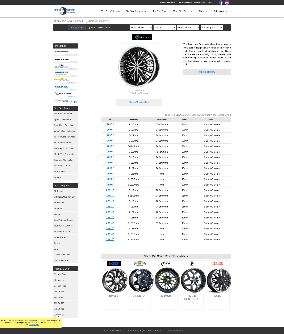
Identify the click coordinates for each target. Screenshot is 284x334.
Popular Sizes (61, 269)
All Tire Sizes (60, 171)
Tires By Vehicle (77, 27)
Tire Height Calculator (64, 148)
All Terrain (58, 191)
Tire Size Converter (63, 113)
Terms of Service (175, 330)
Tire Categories (62, 185)
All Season (59, 202)
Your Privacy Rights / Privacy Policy (144, 330)
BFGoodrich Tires (71, 54)
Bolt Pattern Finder (63, 142)
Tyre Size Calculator (63, 160)
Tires (201, 11)
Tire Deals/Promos (185, 2)
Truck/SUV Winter (62, 231)
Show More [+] (70, 101)
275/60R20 (59, 315)
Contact (209, 2)
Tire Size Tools (62, 108)
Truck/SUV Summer (63, 226)
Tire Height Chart (62, 165)
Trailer (57, 243)
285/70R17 (59, 303)
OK (58, 317)
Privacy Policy (34, 325)
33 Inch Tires (60, 274)
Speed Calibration (62, 119)
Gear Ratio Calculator (64, 125)
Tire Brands (60, 46)
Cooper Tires (72, 68)
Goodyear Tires (72, 82)
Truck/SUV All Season (64, 220)
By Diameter (104, 27)
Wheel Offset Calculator (65, 131)
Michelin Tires (72, 96)
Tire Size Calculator (110, 11)
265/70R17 (59, 297)
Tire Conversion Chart (64, 137)
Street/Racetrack (62, 237)
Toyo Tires (73, 75)
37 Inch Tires (60, 286)
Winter (57, 214)
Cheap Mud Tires (62, 254)
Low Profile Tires (62, 260)
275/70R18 (59, 309)
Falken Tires (73, 89)
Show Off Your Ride (139, 102)
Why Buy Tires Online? (168, 2)
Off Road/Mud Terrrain (64, 197)
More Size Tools (181, 11)
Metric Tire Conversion (64, 154)
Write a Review (207, 72)
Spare (57, 249)
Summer (58, 208)
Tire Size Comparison (136, 11)
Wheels (57, 177)
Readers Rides (199, 2)
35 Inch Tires (60, 280)
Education (219, 11)
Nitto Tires (73, 61)
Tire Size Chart (160, 11)
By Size (91, 27)
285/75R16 (59, 291)
